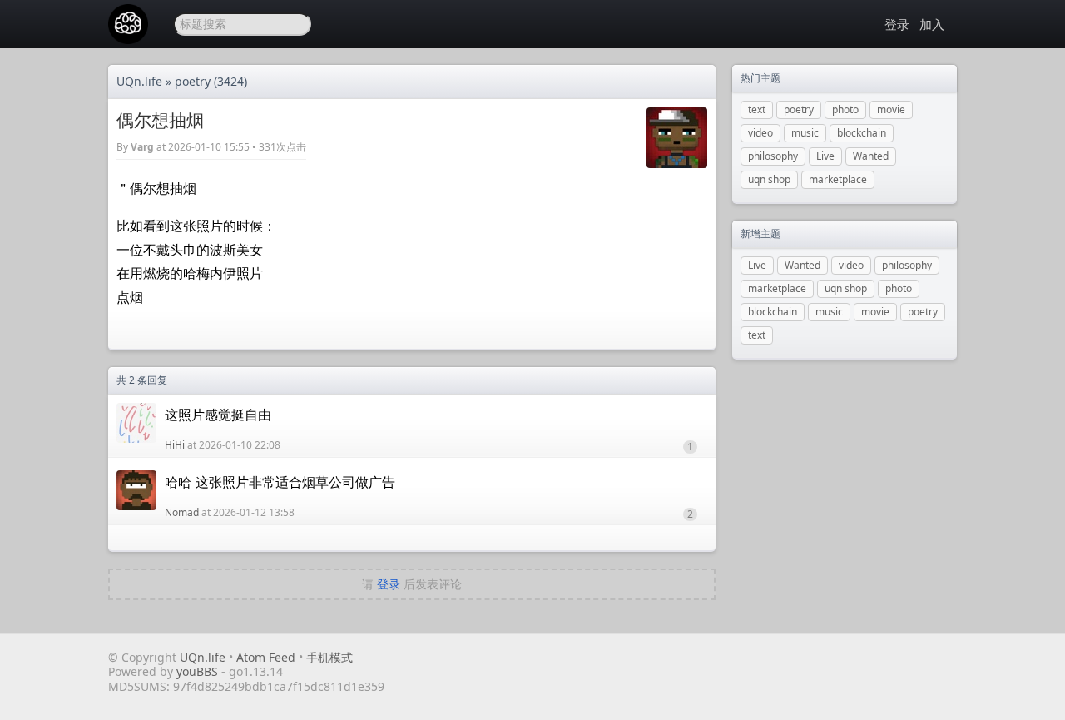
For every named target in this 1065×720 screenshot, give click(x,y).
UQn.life (139, 81)
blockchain (861, 133)
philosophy (773, 156)
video (760, 133)
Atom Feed (265, 657)
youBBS (198, 671)
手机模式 (329, 657)
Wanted (871, 156)
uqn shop (769, 179)
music (805, 133)
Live (825, 156)
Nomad (182, 512)
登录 (896, 24)
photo (845, 109)
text (756, 109)
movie (891, 109)
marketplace (838, 179)
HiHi (175, 445)
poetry (193, 81)
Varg (142, 147)
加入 (931, 24)
